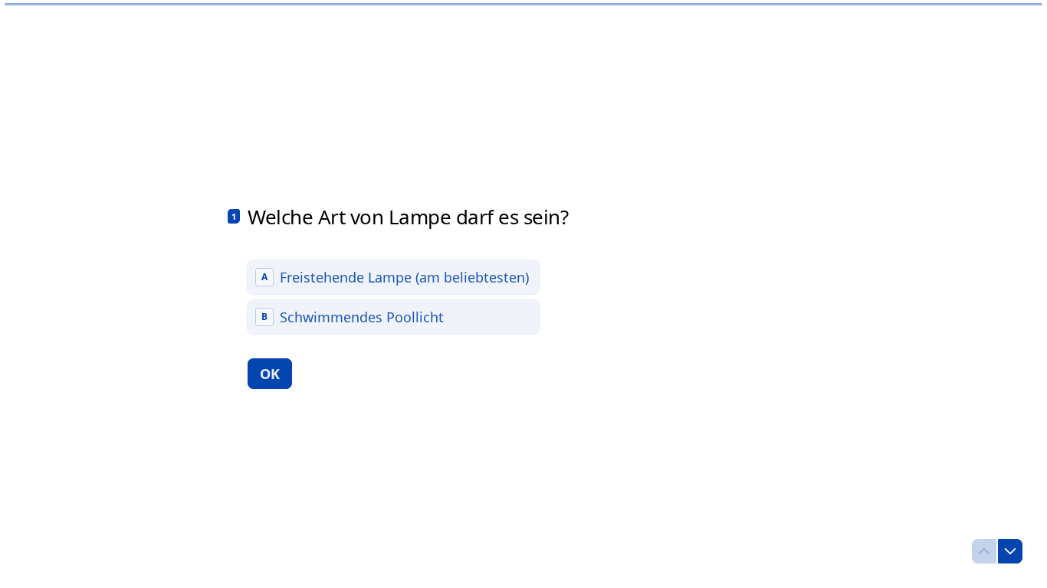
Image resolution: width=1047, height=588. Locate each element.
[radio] (394, 277)
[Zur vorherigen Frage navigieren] (984, 551)
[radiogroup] (394, 297)
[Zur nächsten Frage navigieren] (1010, 551)
